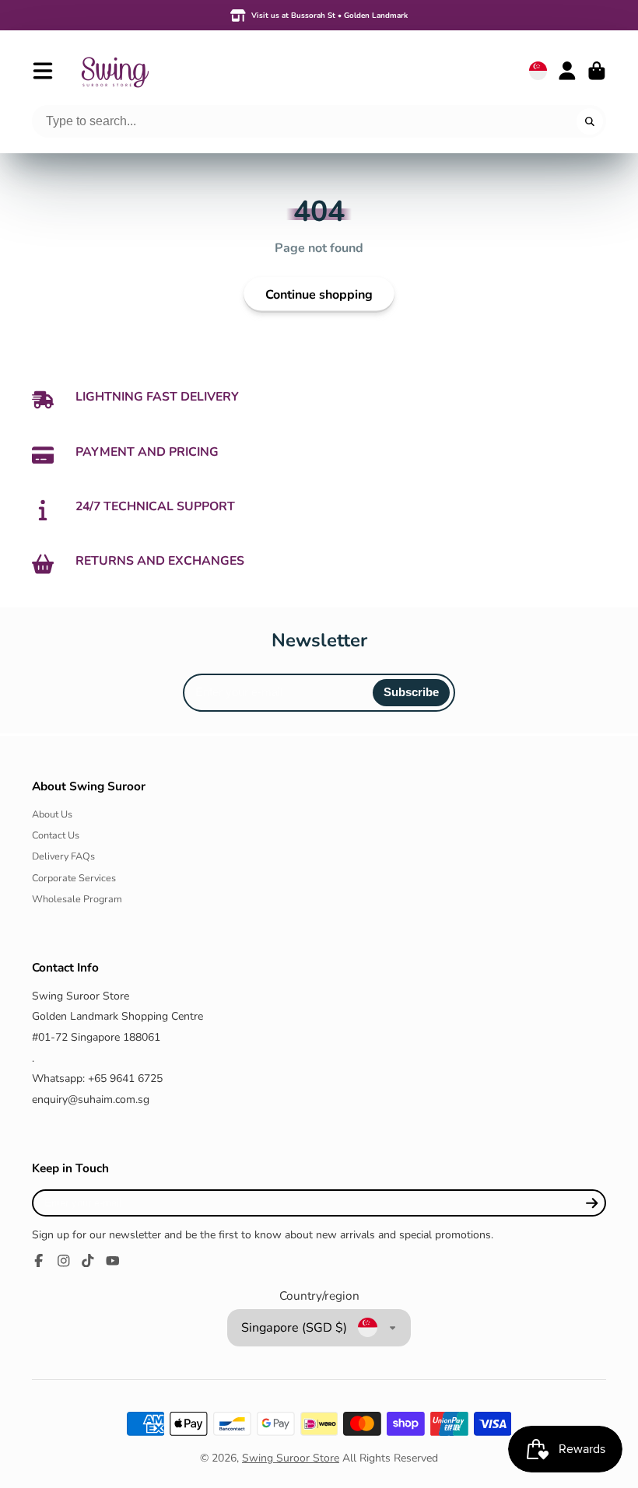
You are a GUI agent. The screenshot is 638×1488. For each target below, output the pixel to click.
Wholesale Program (77, 898)
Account (567, 70)
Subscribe (411, 691)
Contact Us (55, 835)
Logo (114, 70)
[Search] (590, 121)
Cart (596, 70)
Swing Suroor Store (290, 1458)
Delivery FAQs (63, 856)
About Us (52, 814)
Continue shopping (319, 294)
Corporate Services (74, 877)
